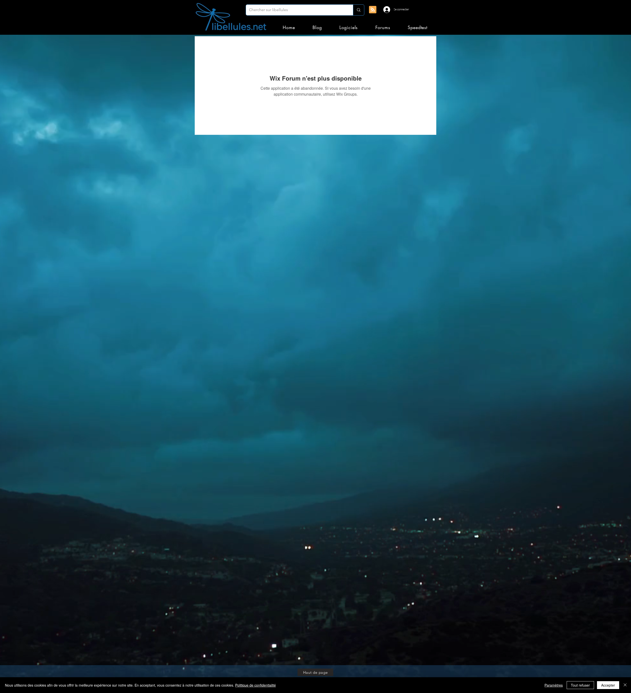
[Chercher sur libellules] (358, 10)
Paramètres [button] (553, 685)
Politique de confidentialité (255, 685)
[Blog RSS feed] (372, 10)
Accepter (608, 685)
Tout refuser (580, 685)
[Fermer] (625, 685)
